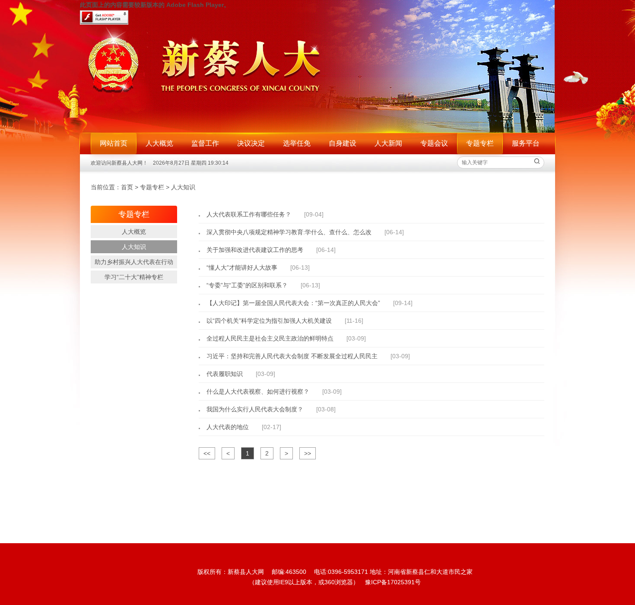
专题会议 (434, 143)
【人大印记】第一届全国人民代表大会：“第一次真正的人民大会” (293, 302)
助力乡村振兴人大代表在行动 (134, 261)
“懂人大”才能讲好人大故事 (241, 267)
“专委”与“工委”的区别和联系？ (247, 285)
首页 (127, 187)
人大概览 (159, 143)
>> (307, 453)
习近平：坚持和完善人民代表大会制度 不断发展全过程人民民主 (292, 356)
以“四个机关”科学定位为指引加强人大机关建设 (269, 320)
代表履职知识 (224, 373)
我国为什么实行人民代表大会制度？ (254, 409)
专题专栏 (152, 187)
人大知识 (183, 187)
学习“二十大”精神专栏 (134, 277)
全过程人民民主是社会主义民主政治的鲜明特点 (269, 338)
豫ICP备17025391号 (393, 582)
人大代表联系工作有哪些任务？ (248, 214)
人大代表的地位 (227, 427)
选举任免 (297, 143)
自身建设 (342, 143)
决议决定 (251, 143)
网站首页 (113, 143)
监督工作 (205, 143)
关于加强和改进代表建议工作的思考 (254, 249)
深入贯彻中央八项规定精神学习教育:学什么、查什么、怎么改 (288, 232)
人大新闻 (388, 143)
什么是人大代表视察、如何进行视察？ (257, 391)
